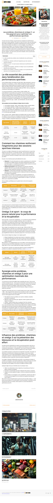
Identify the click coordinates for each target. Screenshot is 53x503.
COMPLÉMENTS (6, 434)
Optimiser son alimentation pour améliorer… (46, 82)
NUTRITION (5, 480)
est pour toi (28, 248)
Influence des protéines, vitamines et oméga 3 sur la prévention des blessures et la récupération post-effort (18, 70)
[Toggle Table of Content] (33, 56)
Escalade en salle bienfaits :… (46, 66)
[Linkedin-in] (48, 493)
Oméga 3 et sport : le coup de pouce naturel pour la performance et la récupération (18, 64)
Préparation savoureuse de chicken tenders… (46, 72)
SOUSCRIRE (44, 56)
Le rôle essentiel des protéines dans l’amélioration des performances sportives (18, 58)
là (29, 177)
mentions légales (6, 493)
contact (23, 492)
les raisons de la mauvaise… (46, 77)
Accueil (18, 2)
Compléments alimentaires (24, 4)
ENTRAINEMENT (6, 457)
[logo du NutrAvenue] (6, 2)
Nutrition (26, 2)
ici (2, 112)
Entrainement (36, 2)
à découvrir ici (32, 310)
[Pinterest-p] (50, 493)
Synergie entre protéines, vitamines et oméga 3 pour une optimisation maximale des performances (18, 67)
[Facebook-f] (46, 493)
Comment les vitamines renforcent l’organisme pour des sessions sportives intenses (17, 61)
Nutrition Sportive (6, 388)
